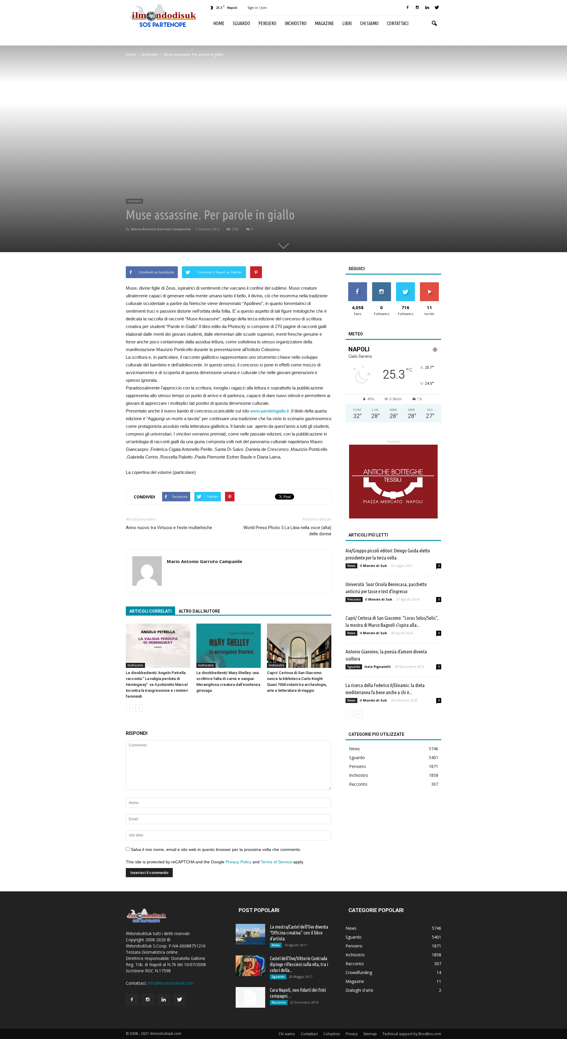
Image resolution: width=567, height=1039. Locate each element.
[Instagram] (417, 8)
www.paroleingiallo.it (270, 410)
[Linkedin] (427, 8)
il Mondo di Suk (373, 565)
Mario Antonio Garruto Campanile (161, 229)
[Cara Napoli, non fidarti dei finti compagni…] (250, 997)
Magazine (324, 23)
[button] (434, 24)
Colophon (331, 1033)
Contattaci (397, 23)
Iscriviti (429, 284)
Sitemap (370, 1033)
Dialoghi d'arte (359, 990)
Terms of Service (276, 861)
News (351, 566)
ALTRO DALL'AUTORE (199, 611)
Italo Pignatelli (377, 666)
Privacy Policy (238, 861)
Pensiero (267, 23)
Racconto (358, 784)
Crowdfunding (359, 972)
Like (357, 284)
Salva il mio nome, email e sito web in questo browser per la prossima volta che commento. (216, 849)
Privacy (352, 1033)
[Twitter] (436, 8)
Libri (347, 23)
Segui (381, 284)
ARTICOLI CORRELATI (150, 611)
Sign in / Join (257, 7)
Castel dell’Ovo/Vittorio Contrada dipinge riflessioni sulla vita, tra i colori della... (299, 964)
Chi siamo (369, 23)
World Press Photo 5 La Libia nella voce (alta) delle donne (287, 530)
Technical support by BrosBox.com (411, 1033)
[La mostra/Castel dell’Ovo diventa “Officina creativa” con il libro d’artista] (250, 934)
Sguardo (241, 23)
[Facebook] (407, 8)
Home (218, 23)
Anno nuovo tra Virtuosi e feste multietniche (169, 527)
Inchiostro (296, 23)
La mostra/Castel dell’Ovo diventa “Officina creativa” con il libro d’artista (299, 932)
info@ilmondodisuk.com (171, 983)
